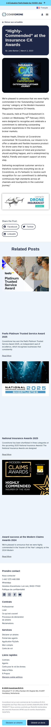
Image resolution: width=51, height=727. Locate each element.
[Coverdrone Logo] (12, 14)
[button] (10, 226)
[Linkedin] (4, 594)
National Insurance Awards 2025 (20, 438)
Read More (6, 356)
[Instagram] (9, 594)
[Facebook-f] (15, 594)
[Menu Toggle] (47, 14)
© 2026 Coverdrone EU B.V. (13, 688)
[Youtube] (20, 594)
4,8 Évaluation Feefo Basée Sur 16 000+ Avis (24, 3)
